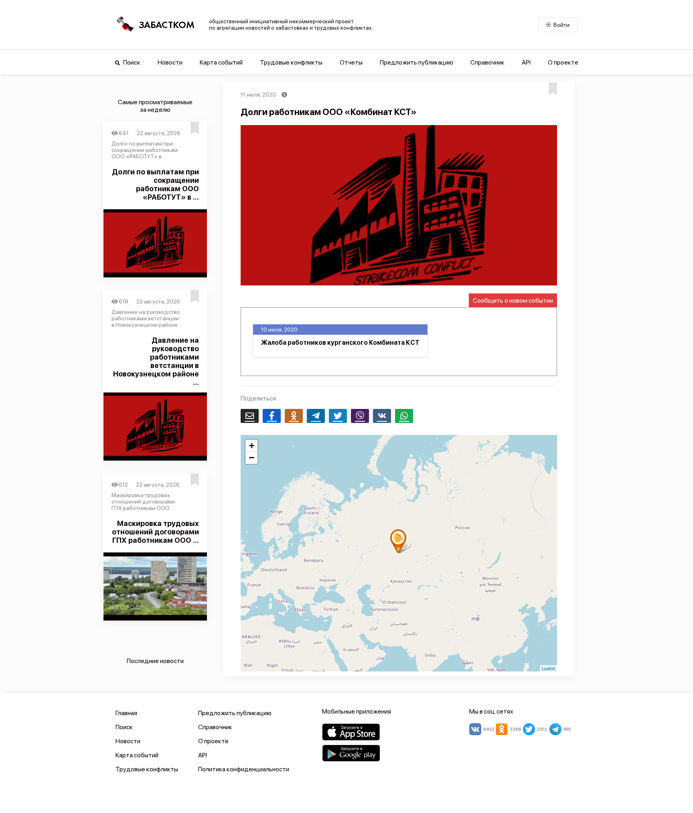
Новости (170, 62)
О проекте (563, 62)
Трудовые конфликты (291, 62)
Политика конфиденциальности (243, 769)
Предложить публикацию (416, 62)
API (526, 62)
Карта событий (221, 62)
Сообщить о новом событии (513, 300)
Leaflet (548, 668)
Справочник (487, 62)
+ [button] (251, 446)
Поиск (131, 62)
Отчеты (351, 62)
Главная (126, 713)
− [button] (251, 458)
